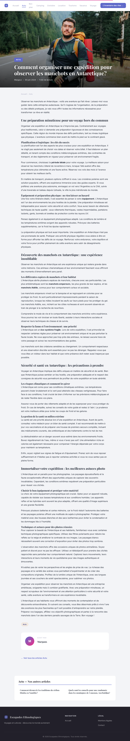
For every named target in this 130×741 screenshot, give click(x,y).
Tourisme (73, 5)
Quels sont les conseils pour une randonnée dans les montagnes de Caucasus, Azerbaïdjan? (89, 691)
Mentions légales (105, 720)
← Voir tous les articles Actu (34, 658)
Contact (101, 725)
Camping (40, 5)
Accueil (16, 5)
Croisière (51, 5)
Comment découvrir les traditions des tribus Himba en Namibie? (39, 691)
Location (62, 5)
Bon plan (31, 5)
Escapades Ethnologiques (25, 717)
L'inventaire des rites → (113, 5)
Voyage (93, 5)
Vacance (83, 5)
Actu (24, 5)
